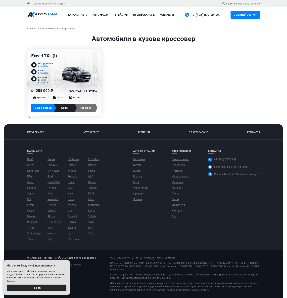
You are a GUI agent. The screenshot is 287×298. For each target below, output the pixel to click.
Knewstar (53, 199)
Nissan (31, 210)
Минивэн (177, 187)
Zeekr (30, 239)
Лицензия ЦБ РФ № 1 (204, 262)
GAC (90, 176)
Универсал (178, 205)
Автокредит (101, 14)
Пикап (176, 193)
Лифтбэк (177, 170)
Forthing (73, 176)
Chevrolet (53, 165)
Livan (30, 205)
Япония (137, 199)
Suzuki (72, 222)
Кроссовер (178, 165)
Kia (29, 199)
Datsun (92, 165)
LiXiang (52, 205)
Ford (50, 176)
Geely (30, 182)
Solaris (92, 216)
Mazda (72, 205)
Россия (137, 176)
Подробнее (85, 108)
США (136, 182)
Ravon (92, 210)
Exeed (91, 170)
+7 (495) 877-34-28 (225, 159)
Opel (70, 210)
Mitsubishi (94, 205)
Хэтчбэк (177, 210)
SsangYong (54, 222)
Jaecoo (92, 187)
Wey (70, 233)
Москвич (73, 239)
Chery (30, 165)
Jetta (50, 193)
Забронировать (43, 108)
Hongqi (31, 187)
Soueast (32, 222)
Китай (137, 165)
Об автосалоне (144, 14)
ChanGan (93, 159)
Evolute (72, 170)
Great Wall (54, 182)
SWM (91, 222)
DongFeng (33, 170)
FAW (29, 176)
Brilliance (73, 159)
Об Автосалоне (198, 132)
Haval (71, 182)
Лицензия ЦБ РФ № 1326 (179, 266)
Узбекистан (140, 187)
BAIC (30, 159)
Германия (139, 159)
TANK (30, 227)
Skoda (51, 216)
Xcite (91, 233)
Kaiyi (71, 193)
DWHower (53, 170)
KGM (91, 193)
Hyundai (52, 187)
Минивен (177, 182)
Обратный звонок (245, 14)
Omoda (52, 210)
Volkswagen (34, 233)
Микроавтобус (181, 176)
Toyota (72, 227)
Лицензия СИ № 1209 (247, 266)
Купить (64, 108)
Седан (175, 199)
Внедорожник (180, 159)
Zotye (51, 239)
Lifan (91, 199)
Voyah (51, 233)
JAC (70, 187)
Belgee (51, 159)
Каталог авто (78, 14)
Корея (137, 170)
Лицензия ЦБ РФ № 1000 (136, 262)
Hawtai (92, 182)
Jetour (31, 193)
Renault (31, 216)
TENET (52, 227)
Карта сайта (75, 264)
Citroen (72, 165)
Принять (36, 288)
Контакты (167, 14)
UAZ (90, 227)
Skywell (72, 216)
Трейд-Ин (121, 14)
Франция (138, 193)
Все (174, 216)
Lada (71, 199)
